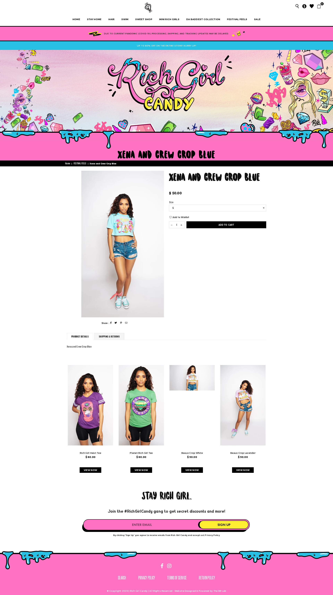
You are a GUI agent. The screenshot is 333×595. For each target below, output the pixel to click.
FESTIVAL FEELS (237, 19)
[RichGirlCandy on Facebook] (162, 566)
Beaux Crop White (192, 452)
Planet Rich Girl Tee (141, 452)
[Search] (297, 6)
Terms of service (177, 577)
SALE (257, 19)
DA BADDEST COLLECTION (203, 19)
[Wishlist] (311, 6)
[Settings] (304, 6)
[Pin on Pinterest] (121, 323)
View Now (90, 470)
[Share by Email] (126, 323)
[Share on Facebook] (111, 323)
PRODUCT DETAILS (80, 336)
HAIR (111, 19)
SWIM (124, 19)
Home (76, 19)
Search (122, 577)
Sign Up (223, 525)
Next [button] (272, 421)
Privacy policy (146, 577)
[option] (122, 244)
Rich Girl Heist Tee (90, 452)
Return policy (207, 577)
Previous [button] (61, 421)
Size (171, 202)
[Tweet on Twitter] (116, 323)
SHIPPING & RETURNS (109, 336)
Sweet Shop (143, 19)
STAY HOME (94, 19)
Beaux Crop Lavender (242, 452)
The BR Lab (219, 590)
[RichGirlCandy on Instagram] (169, 566)
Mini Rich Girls (169, 19)
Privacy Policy (212, 535)
